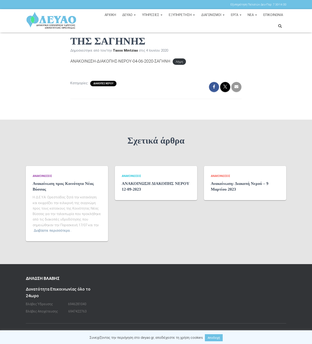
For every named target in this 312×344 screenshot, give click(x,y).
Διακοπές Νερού (103, 83)
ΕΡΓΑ (235, 15)
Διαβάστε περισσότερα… (53, 230)
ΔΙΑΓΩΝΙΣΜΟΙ (211, 15)
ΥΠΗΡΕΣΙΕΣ (151, 15)
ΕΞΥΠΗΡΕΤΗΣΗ (181, 15)
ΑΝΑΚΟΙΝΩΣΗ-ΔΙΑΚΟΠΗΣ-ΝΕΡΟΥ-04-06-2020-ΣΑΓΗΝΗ (120, 61)
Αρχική (110, 15)
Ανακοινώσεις (42, 176)
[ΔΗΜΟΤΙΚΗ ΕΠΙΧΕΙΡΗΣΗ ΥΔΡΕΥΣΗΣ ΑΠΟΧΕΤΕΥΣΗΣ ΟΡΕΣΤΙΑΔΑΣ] (56, 20)
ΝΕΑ (251, 15)
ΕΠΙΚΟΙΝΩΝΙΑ (273, 15)
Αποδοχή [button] (214, 337)
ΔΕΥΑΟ (127, 15)
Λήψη (179, 61)
